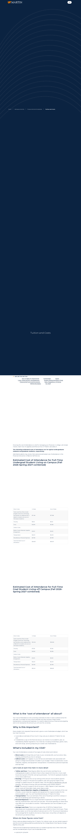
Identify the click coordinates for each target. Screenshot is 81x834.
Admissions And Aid (19, 109)
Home (9, 109)
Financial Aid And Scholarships (34, 109)
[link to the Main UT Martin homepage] (15, 2)
